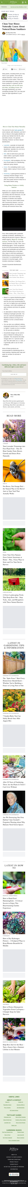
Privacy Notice (19, 380)
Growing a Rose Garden (20, 1119)
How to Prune (7, 1135)
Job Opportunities (20, 1107)
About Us (7, 1102)
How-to (23, 34)
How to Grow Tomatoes (21, 1117)
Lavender (6, 145)
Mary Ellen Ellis (12, 32)
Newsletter (23, 69)
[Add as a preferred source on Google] (14, 1174)
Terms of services (18, 378)
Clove (5, 167)
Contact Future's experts (14, 1157)
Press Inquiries (7, 1107)
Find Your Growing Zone (7, 1132)
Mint (5, 154)
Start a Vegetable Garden (14, 1140)
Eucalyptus (7, 160)
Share (6, 69)
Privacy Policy (14, 1161)
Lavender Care (7, 1122)
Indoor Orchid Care (7, 1119)
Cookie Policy (14, 1164)
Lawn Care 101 (20, 1135)
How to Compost (20, 1137)
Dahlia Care (14, 1125)
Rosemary (7, 173)
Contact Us (20, 1102)
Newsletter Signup (7, 1104)
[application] (14, 219)
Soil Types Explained (7, 1137)
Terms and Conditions (14, 1159)
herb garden (18, 130)
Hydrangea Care (7, 1117)
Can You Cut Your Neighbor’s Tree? (19, 6)
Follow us (15, 69)
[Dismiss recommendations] (26, 11)
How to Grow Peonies (20, 1122)
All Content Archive (14, 1110)
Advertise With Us (21, 1104)
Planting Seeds (20, 1132)
